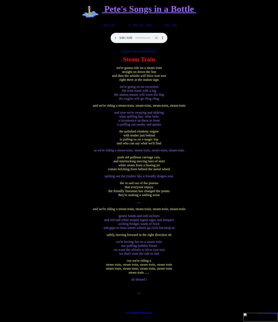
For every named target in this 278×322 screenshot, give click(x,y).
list (141, 24)
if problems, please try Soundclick (138, 51)
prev (106, 24)
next (112, 24)
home (149, 24)
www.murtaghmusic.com (139, 312)
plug (135, 24)
